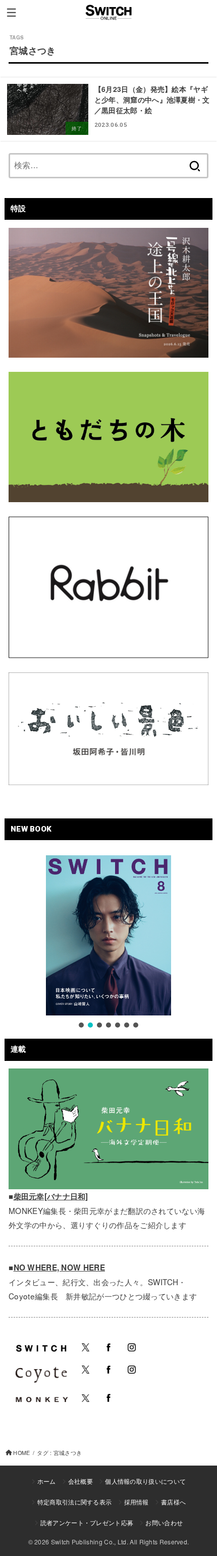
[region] (108, 942)
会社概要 (80, 1481)
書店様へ (173, 1501)
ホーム (46, 1481)
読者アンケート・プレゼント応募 (87, 1522)
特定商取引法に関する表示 (74, 1501)
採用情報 (136, 1501)
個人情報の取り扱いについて (145, 1481)
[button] (81, 1025)
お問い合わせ (164, 1522)
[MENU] (11, 12)
